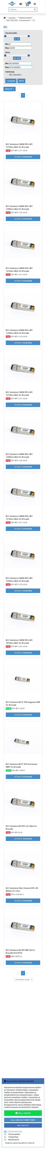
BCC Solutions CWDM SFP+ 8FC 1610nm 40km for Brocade (19, 641)
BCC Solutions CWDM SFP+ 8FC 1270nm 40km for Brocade (19, 146)
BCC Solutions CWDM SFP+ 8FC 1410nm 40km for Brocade (19, 269)
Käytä (21, 81)
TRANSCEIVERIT (25, 17)
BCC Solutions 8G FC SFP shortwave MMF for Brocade (21, 765)
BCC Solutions (15, 74)
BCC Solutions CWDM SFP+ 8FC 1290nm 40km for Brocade (19, 207)
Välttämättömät (15, 1131)
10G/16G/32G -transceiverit (18, 20)
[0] (27, 4)
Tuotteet (12, 17)
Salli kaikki (24, 1113)
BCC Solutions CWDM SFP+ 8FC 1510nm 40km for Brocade (19, 517)
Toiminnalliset (14, 1134)
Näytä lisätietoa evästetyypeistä (20, 1143)
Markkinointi (13, 1139)
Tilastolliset (13, 1137)
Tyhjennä (11, 81)
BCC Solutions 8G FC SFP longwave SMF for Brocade (23, 703)
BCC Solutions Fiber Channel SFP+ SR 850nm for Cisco (22, 889)
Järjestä (9, 89)
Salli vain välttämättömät (23, 1120)
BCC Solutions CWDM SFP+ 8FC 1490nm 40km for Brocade (19, 455)
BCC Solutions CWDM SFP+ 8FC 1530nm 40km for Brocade (19, 579)
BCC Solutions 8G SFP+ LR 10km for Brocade (21, 827)
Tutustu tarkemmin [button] (23, 156)
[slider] (5, 36)
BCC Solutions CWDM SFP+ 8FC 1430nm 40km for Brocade (19, 331)
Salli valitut (23, 1125)
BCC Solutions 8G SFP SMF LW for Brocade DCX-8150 (20, 951)
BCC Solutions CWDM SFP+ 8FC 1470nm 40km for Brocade (19, 393)
